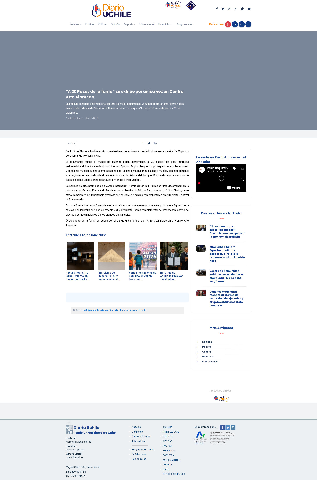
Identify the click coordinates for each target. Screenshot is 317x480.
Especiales (164, 24)
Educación (169, 450)
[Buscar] (242, 24)
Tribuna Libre (139, 441)
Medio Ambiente (171, 460)
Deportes (129, 24)
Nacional (207, 341)
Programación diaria (143, 449)
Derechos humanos (174, 474)
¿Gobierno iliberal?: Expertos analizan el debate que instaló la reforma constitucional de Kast (227, 254)
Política (89, 24)
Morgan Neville (137, 310)
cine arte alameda (118, 310)
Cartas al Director (141, 436)
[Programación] (235, 24)
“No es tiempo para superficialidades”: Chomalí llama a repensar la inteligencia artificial (227, 231)
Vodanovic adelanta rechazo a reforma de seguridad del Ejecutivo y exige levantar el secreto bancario (226, 298)
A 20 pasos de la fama (96, 310)
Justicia (167, 464)
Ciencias (167, 441)
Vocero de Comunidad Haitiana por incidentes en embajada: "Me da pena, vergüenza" (227, 276)
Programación (185, 24)
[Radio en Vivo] (228, 24)
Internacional (146, 24)
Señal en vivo (139, 454)
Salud (166, 469)
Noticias (74, 24)
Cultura (102, 24)
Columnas (137, 431)
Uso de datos (139, 458)
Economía (168, 455)
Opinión (115, 24)
